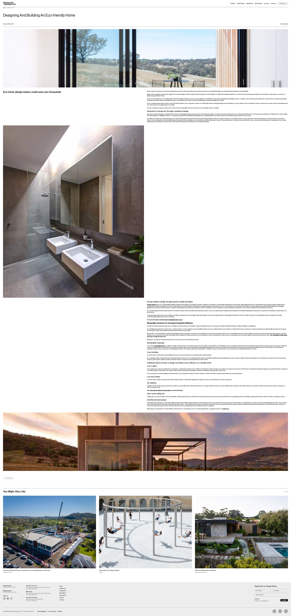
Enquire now (282, 3)
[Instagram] (4, 598)
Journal (266, 3)
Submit (284, 600)
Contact (273, 3)
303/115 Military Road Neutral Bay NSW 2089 (38, 593)
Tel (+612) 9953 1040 (31, 594)
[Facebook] (11, 598)
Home (4, 7)
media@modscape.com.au (10, 592)
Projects (232, 3)
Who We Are (258, 3)
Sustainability (284, 24)
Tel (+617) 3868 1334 (31, 600)
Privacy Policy (52, 611)
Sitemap (60, 611)
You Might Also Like (14, 491)
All (13, 7)
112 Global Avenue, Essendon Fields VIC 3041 (38, 587)
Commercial (265, 600)
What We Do (241, 3)
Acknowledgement (42, 611)
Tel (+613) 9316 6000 (31, 588)
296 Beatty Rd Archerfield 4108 (34, 599)
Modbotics (250, 3)
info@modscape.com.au (9, 587)
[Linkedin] (8, 598)
